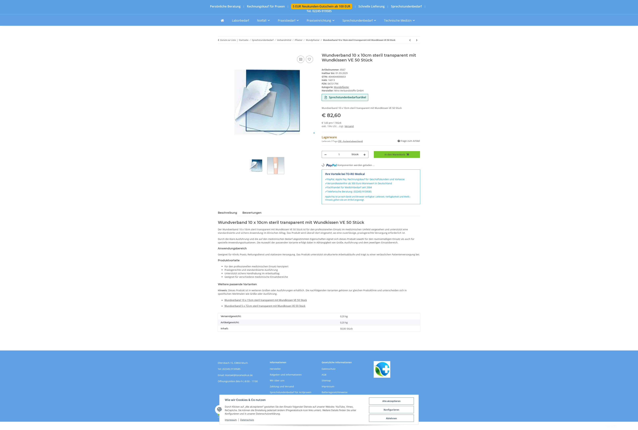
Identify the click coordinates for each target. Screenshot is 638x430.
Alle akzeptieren (391, 401)
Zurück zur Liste (228, 40)
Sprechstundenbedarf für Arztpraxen (290, 392)
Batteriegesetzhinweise (335, 392)
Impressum (231, 419)
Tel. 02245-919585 (319, 11)
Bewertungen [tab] (252, 212)
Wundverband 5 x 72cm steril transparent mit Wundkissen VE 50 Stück (264, 305)
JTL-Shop (621, 425)
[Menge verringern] (325, 154)
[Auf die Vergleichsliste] (300, 59)
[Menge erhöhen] (364, 154)
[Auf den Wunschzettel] (309, 59)
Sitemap (326, 380)
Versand (349, 126)
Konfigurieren (391, 409)
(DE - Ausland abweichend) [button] (350, 141)
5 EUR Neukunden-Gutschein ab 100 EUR (321, 6)
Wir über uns (277, 380)
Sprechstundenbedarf (406, 6)
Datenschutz (247, 419)
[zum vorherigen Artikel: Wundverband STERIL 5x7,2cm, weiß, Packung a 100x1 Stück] (410, 40)
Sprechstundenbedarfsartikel (347, 97)
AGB (324, 374)
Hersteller (275, 368)
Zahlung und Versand (282, 386)
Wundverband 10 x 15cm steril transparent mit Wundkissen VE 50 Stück (265, 300)
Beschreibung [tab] (227, 212)
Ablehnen (391, 418)
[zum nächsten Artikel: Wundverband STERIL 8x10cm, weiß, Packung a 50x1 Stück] (416, 40)
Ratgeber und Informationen (286, 374)
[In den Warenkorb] (220, 51)
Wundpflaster (341, 87)
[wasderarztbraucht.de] (222, 20)
